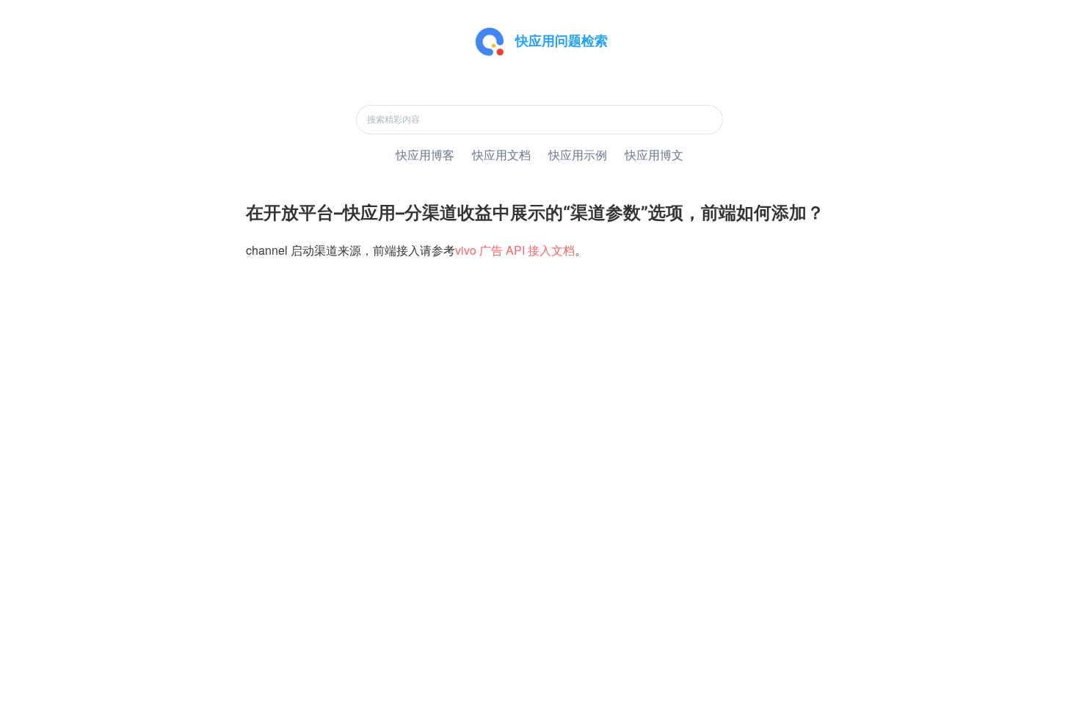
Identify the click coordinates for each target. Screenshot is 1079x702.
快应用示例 (577, 155)
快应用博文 (654, 155)
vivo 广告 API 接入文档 (515, 250)
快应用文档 (501, 155)
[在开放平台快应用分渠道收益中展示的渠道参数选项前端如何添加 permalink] (238, 213)
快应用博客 (425, 155)
